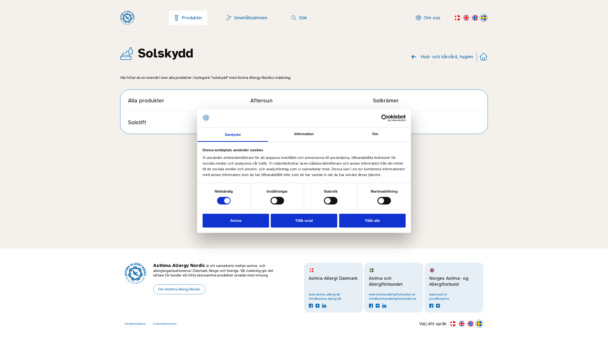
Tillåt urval (304, 220)
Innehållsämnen (250, 18)
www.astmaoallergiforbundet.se (392, 294)
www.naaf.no (438, 294)
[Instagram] (317, 306)
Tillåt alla (372, 220)
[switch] (277, 200)
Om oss (432, 18)
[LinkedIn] (324, 306)
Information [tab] (304, 134)
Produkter (192, 18)
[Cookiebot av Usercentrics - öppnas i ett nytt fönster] (385, 118)
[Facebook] (311, 306)
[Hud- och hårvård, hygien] (413, 56)
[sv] (457, 18)
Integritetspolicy (135, 323)
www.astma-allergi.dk (324, 294)
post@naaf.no (439, 299)
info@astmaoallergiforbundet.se (392, 299)
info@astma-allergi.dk (325, 299)
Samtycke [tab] (233, 135)
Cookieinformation (165, 323)
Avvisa (235, 220)
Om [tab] (375, 134)
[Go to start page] (483, 56)
